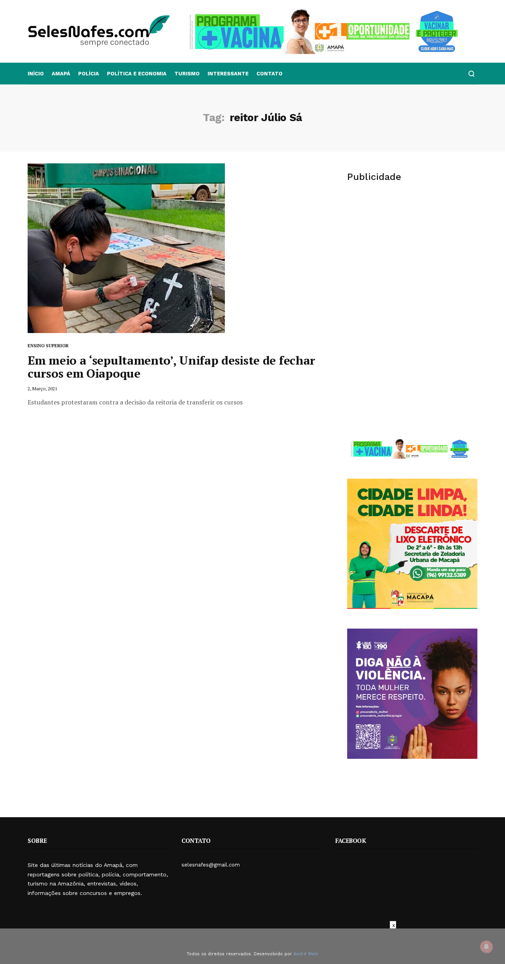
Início (36, 74)
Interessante (228, 74)
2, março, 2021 (42, 388)
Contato (269, 74)
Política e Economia (136, 74)
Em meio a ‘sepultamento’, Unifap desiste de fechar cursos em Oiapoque (171, 366)
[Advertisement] (412, 251)
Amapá (61, 74)
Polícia (88, 74)
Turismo (187, 74)
